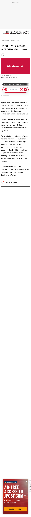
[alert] (15, 497)
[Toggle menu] (3, 32)
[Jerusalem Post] (17, 32)
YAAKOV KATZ (6, 96)
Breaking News (15, 40)
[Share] (3, 55)
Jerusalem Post (5, 40)
